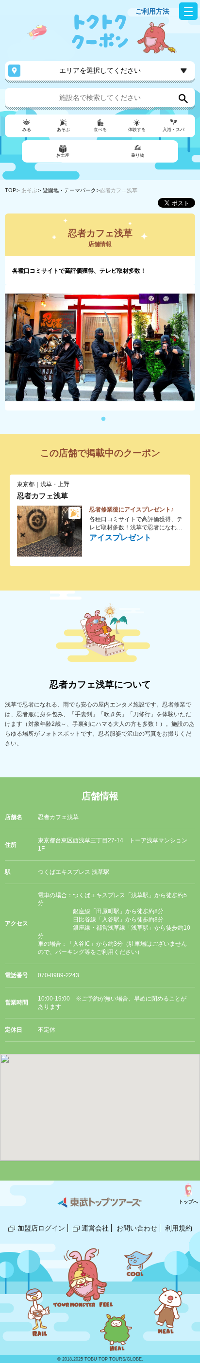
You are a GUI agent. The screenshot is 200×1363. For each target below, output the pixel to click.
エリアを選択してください (100, 70)
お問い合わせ (137, 1228)
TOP (10, 190)
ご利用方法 (152, 11)
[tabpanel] (100, 347)
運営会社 (95, 1228)
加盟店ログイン (41, 1228)
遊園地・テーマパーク (69, 190)
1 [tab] (103, 419)
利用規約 (178, 1228)
